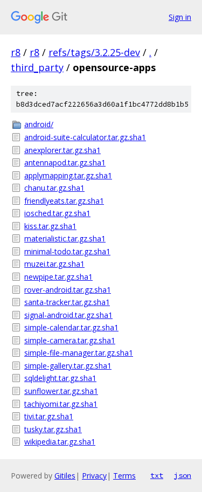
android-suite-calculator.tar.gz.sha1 (85, 137)
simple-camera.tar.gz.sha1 (69, 340)
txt (156, 475)
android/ (38, 124)
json (182, 475)
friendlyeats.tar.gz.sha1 (64, 201)
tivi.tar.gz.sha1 (48, 416)
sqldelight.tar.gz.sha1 (60, 378)
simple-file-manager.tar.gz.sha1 (78, 353)
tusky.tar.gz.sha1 (53, 429)
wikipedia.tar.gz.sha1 (59, 441)
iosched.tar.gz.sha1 (57, 213)
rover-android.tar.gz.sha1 (67, 290)
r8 (15, 52)
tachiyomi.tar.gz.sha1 (60, 404)
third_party (37, 67)
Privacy (94, 475)
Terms (124, 475)
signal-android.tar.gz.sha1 (68, 315)
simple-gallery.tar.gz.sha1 (68, 366)
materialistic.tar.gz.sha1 (65, 238)
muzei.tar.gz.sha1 (54, 264)
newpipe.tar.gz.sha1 (58, 277)
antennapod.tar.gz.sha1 (65, 162)
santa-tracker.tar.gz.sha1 (67, 302)
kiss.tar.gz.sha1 (50, 226)
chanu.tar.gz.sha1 (54, 188)
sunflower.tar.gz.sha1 (61, 391)
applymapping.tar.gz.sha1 (68, 175)
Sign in (180, 17)
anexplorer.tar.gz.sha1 (62, 150)
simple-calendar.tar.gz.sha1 (71, 327)
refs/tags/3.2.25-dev (94, 52)
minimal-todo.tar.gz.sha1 (67, 251)
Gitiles (64, 475)
